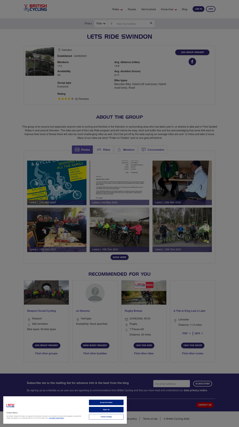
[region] (65, 410)
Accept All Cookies (106, 402)
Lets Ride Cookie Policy (56, 418)
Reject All (106, 409)
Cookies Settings (106, 417)
